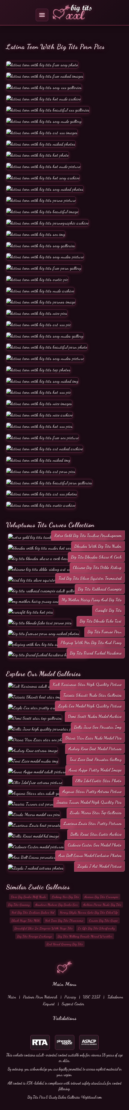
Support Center (73, 1003)
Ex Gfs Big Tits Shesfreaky (96, 928)
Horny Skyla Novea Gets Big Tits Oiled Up (89, 912)
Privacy (70, 996)
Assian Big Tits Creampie (101, 897)
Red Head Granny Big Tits (64, 944)
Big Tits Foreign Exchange (34, 936)
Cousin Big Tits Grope (103, 920)
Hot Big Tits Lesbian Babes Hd (32, 912)
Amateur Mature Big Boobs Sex (56, 904)
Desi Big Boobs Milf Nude (28, 897)
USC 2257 (91, 996)
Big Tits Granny (19, 904)
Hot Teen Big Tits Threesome (64, 920)
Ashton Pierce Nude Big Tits (102, 904)
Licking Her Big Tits (65, 897)
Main (12, 996)
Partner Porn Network (40, 996)
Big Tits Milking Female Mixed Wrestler (85, 936)
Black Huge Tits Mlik (25, 920)
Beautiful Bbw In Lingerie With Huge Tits (43, 928)
